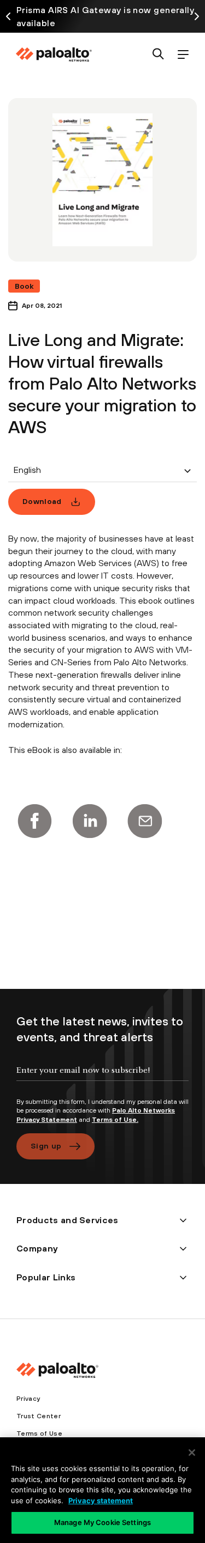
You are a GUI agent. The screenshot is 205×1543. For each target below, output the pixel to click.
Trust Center (38, 1416)
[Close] (192, 1453)
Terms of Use (39, 1433)
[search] (158, 54)
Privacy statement (100, 1500)
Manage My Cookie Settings (102, 1522)
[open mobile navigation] (183, 54)
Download (42, 501)
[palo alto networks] (53, 54)
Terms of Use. (115, 1119)
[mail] (144, 821)
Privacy (28, 1398)
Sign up (46, 1145)
